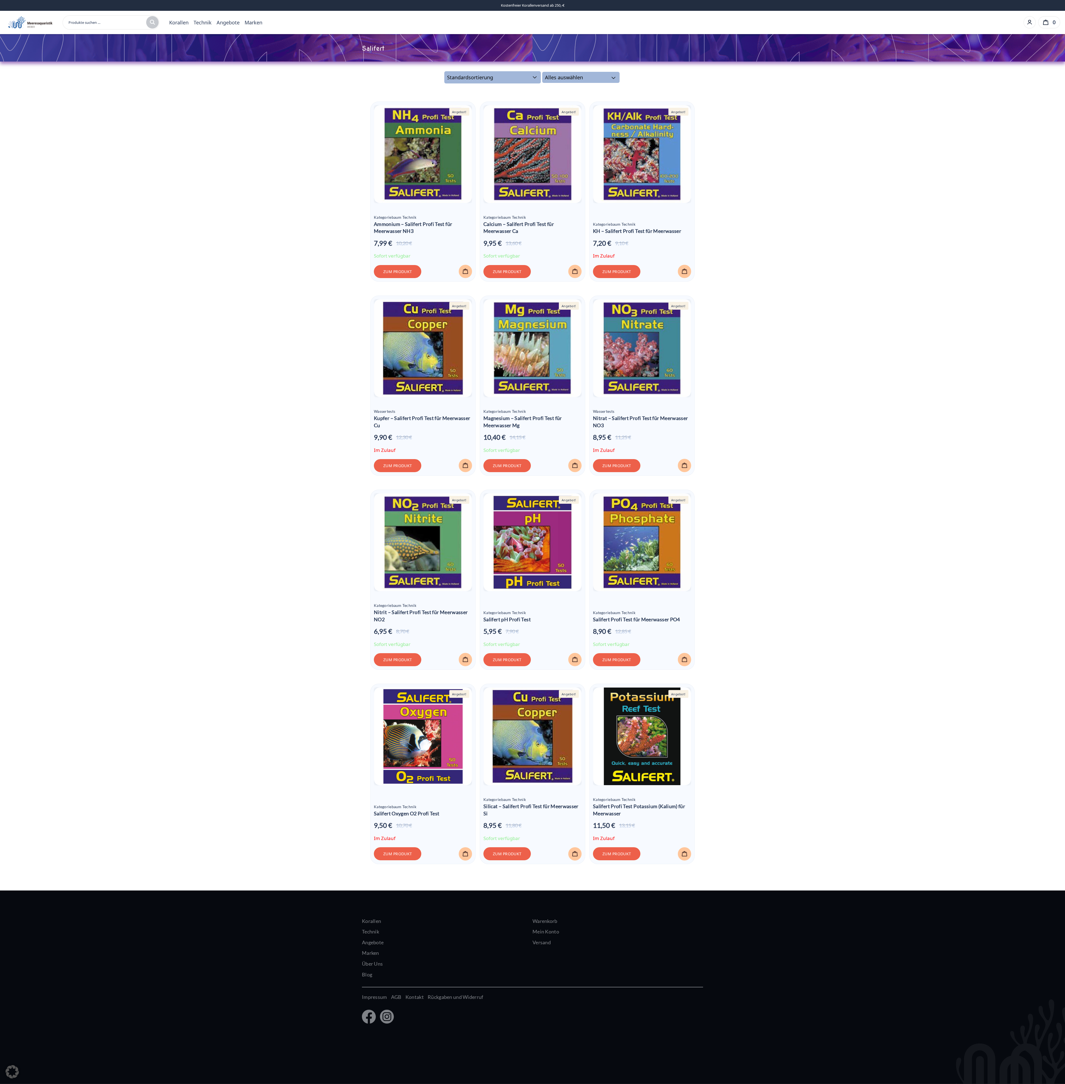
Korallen (179, 22)
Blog (367, 974)
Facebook (368, 1017)
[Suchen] (152, 22)
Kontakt (414, 997)
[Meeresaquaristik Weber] (29, 22)
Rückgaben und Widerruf (455, 997)
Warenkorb (544, 921)
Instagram (385, 1017)
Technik (203, 22)
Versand (541, 942)
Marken (253, 22)
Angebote (228, 22)
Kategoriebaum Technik (395, 217)
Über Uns (372, 964)
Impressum (374, 997)
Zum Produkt (397, 271)
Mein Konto (545, 931)
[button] (465, 271)
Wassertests (384, 411)
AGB (396, 997)
